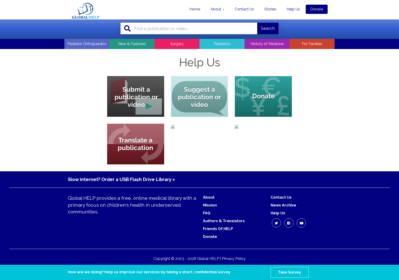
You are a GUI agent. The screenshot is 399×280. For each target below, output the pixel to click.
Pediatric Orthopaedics (86, 44)
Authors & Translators (224, 221)
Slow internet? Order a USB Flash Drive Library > (121, 179)
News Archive (283, 205)
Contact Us (244, 9)
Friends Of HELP (218, 229)
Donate (316, 9)
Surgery (177, 44)
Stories (270, 9)
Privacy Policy (234, 258)
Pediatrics (222, 44)
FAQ (206, 213)
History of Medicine (267, 44)
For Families (312, 44)
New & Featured (132, 44)
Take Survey (289, 272)
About (216, 9)
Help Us (293, 9)
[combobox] (195, 28)
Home (195, 9)
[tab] (135, 96)
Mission (210, 205)
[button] (276, 223)
